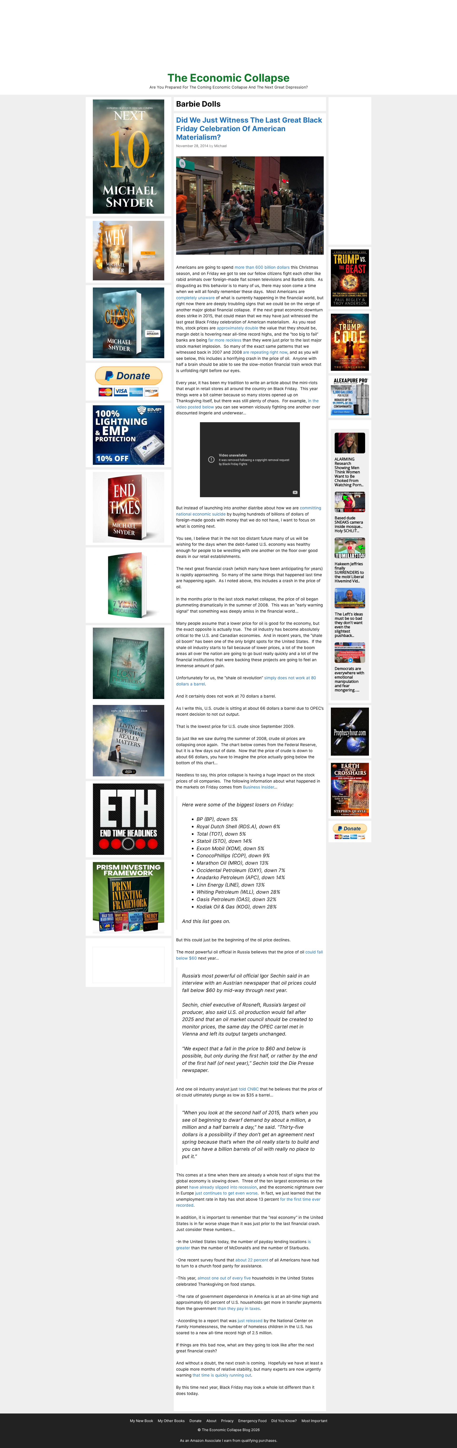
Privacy (227, 1420)
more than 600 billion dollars (262, 267)
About (211, 1420)
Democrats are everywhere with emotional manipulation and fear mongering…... (349, 679)
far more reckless (224, 340)
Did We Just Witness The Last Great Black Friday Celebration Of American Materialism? (249, 128)
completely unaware (195, 297)
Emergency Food (252, 1420)
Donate (195, 1420)
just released (250, 1320)
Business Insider (258, 787)
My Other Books (171, 1420)
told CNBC (249, 1089)
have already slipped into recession (223, 1187)
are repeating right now (265, 352)
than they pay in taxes (239, 1308)
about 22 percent (251, 1260)
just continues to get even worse (226, 1193)
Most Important (314, 1420)
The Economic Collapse (228, 77)
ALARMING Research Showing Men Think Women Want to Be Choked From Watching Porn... (349, 472)
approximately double (237, 328)
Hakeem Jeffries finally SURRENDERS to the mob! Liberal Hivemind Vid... (349, 572)
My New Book (141, 1420)
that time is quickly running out (222, 1375)
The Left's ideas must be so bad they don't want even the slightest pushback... (349, 625)
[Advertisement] (228, 38)
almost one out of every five (224, 1278)
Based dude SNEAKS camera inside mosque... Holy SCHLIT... (349, 524)
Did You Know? (284, 1420)
